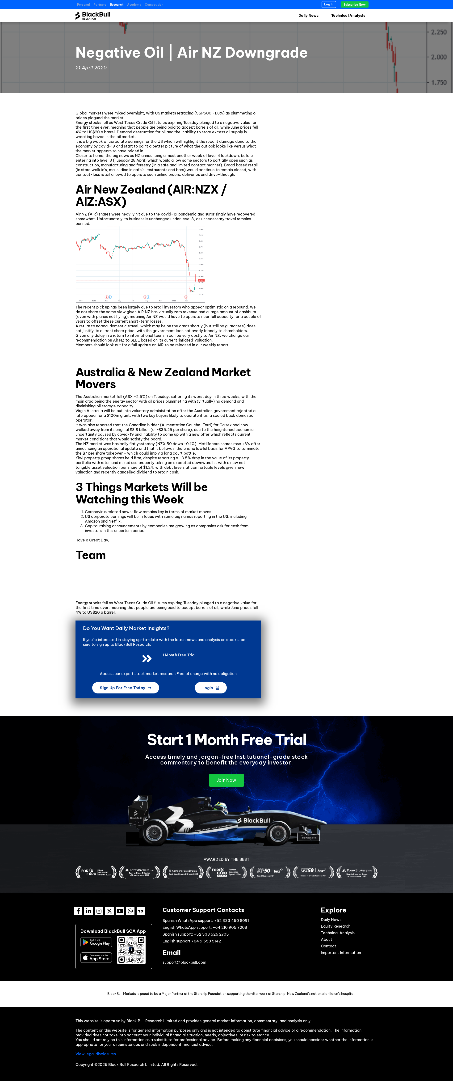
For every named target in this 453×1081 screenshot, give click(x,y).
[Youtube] (120, 911)
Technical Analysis (348, 15)
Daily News (308, 15)
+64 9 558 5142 (206, 941)
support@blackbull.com (184, 962)
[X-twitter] (109, 911)
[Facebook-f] (78, 911)
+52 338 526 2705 (211, 934)
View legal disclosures (96, 1053)
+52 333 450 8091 (231, 920)
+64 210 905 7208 (230, 927)
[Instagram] (99, 911)
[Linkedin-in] (88, 911)
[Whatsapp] (130, 911)
